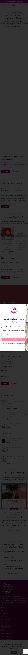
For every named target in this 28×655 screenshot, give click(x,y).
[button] (27, 305)
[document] (14, 327)
